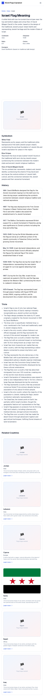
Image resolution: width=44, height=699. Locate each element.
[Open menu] (40, 3)
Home (3, 11)
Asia (8, 11)
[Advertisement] (22, 75)
